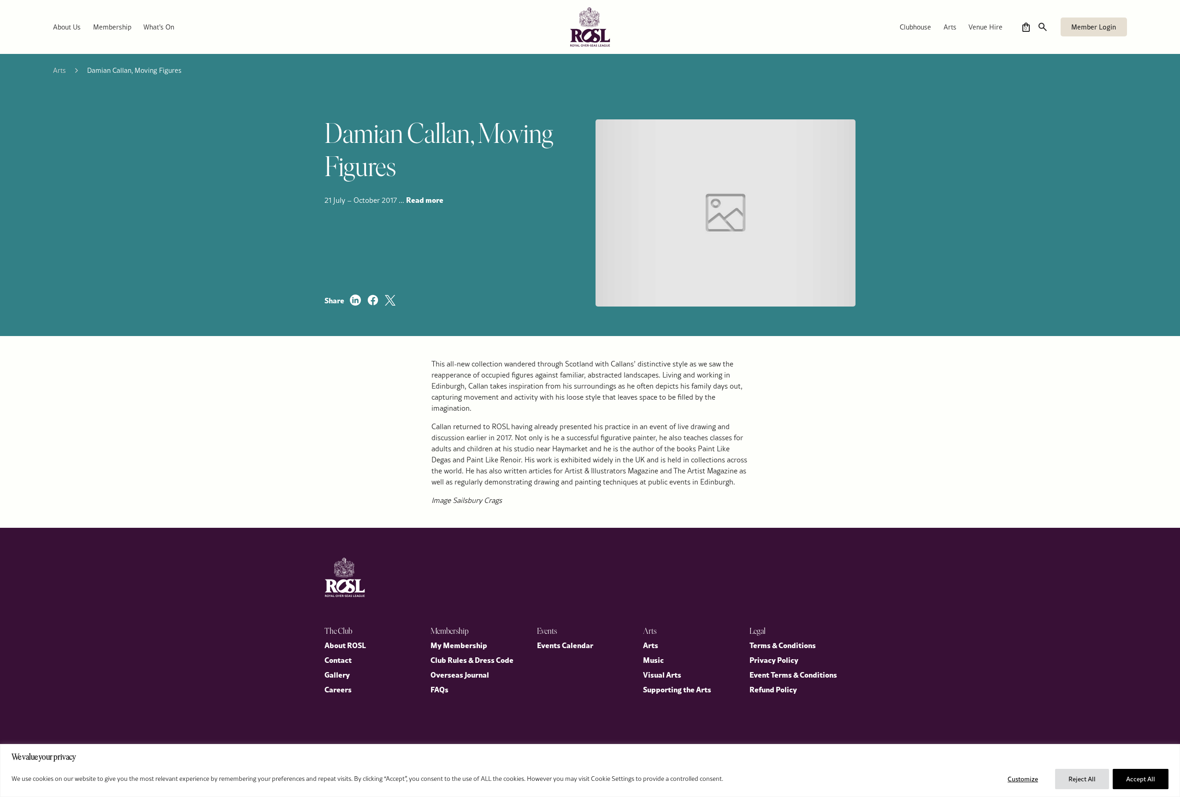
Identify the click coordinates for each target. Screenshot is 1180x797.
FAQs (439, 689)
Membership (112, 27)
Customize (1023, 779)
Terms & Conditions (782, 644)
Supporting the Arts (677, 689)
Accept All (1140, 779)
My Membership (459, 644)
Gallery (337, 674)
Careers (338, 689)
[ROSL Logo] (344, 577)
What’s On (158, 27)
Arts (950, 27)
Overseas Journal (460, 674)
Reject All (1082, 779)
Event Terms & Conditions (793, 674)
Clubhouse (915, 27)
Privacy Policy (773, 659)
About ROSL (345, 644)
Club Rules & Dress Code (472, 659)
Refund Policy (773, 689)
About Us (67, 27)
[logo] (590, 27)
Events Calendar (565, 644)
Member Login (1093, 27)
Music (653, 659)
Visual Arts (662, 674)
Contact (338, 659)
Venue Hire (985, 27)
